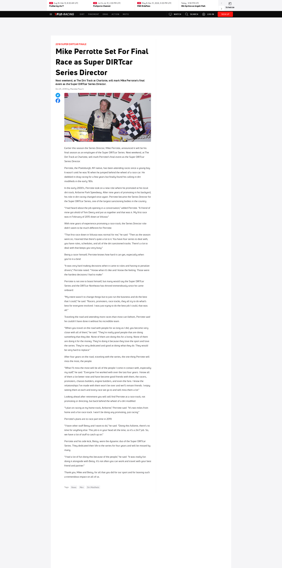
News (73, 487)
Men (82, 487)
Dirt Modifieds (93, 487)
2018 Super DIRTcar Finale (71, 44)
